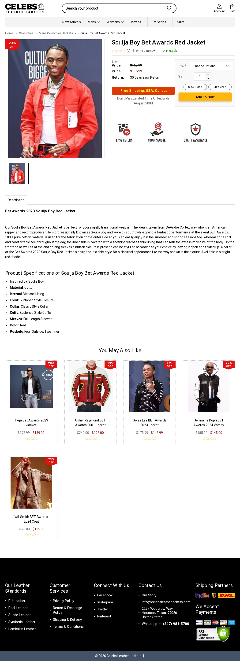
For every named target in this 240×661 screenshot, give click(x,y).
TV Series (159, 22)
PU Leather (16, 601)
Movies (136, 22)
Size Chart (220, 87)
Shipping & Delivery (67, 619)
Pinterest (104, 616)
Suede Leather (19, 615)
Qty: (180, 76)
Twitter (102, 609)
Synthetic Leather (21, 622)
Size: (182, 66)
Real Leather (18, 608)
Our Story (149, 595)
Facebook (104, 595)
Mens (92, 22)
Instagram (105, 602)
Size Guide (195, 87)
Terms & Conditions (68, 626)
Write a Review (146, 50)
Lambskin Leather (22, 629)
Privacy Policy (63, 601)
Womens (113, 22)
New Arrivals (71, 22)
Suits (180, 22)
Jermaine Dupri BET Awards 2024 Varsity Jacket (208, 425)
